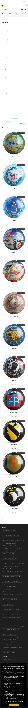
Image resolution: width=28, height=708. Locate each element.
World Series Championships (8, 540)
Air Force (14, 220)
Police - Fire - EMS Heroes (10, 49)
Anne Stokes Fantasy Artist (16, 581)
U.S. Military (7, 53)
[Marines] (14, 271)
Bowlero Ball (6, 111)
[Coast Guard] (14, 239)
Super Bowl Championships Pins (9, 629)
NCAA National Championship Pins (10, 634)
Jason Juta (5, 617)
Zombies (7, 67)
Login (24, 1)
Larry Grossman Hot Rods (8, 594)
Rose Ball (7, 59)
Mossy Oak (7, 47)
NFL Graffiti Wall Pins (20, 626)
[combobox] (8, 122)
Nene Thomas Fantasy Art (8, 596)
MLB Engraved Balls (20, 540)
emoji (6, 43)
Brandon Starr (6, 614)
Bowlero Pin (6, 113)
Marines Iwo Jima (14, 316)
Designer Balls (7, 93)
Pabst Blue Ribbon (8, 37)
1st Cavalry (14, 444)
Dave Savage (13, 612)
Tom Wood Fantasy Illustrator (8, 591)
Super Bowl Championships (8, 533)
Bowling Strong (8, 87)
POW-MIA (14, 380)
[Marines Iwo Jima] (14, 303)
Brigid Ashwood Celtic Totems (9, 584)
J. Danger (18, 607)
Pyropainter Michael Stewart (8, 609)
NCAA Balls (16, 535)
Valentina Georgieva (7, 619)
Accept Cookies (14, 704)
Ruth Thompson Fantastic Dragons (10, 599)
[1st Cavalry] (14, 431)
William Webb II (6, 612)
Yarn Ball (7, 89)
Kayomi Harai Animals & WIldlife (9, 601)
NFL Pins (12, 626)
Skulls (6, 75)
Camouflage (7, 63)
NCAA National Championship (9, 543)
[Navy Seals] (14, 335)
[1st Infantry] (14, 463)
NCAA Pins (20, 631)
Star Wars (7, 33)
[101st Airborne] (14, 495)
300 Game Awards (9, 77)
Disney (6, 31)
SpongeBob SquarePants (10, 41)
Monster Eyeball (8, 81)
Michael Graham (19, 609)
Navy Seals (14, 348)
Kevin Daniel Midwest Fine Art (9, 607)
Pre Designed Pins (7, 99)
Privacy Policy (18, 668)
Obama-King (7, 65)
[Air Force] (14, 207)
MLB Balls (15, 538)
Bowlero (5, 109)
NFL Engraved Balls (7, 538)
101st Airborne (14, 508)
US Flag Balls (7, 55)
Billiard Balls (7, 79)
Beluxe (18, 617)
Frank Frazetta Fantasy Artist (8, 589)
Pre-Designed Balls (8, 29)
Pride (6, 73)
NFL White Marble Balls (7, 535)
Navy (14, 188)
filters (14, 118)
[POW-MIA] (14, 367)
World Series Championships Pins (9, 631)
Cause (6, 91)
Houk (19, 612)
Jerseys (4, 101)
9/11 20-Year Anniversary (10, 69)
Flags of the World (8, 57)
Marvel (6, 35)
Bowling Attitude (6, 652)
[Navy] (14, 175)
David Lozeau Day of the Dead (9, 586)
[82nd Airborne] (14, 399)
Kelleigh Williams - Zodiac (8, 604)
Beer (6, 85)
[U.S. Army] (14, 143)
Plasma (6, 61)
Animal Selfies (8, 83)
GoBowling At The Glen (7, 545)
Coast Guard (14, 252)
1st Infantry (14, 476)
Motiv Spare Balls (8, 45)
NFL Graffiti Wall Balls (20, 533)
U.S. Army (14, 156)
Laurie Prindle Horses (19, 594)
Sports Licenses (7, 27)
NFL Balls (13, 530)
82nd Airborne (14, 412)
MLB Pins (19, 629)
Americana (7, 51)
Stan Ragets (12, 614)
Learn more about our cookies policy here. (14, 701)
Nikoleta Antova (12, 617)
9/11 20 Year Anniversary (8, 649)
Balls (4, 25)
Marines (14, 284)
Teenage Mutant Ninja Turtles (10, 39)
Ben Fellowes (19, 614)
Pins (4, 95)
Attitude (6, 71)
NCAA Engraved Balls (18, 545)
